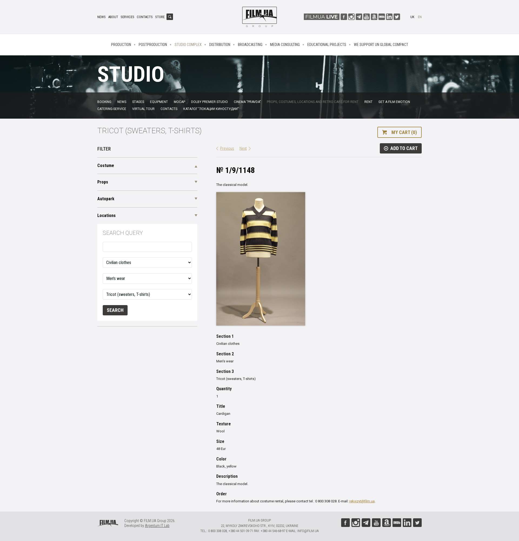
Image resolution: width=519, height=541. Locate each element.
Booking (104, 102)
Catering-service (111, 109)
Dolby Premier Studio (209, 102)
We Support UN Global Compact (381, 44)
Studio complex (188, 44)
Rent (368, 102)
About (113, 17)
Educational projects (326, 44)
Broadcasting (250, 44)
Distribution (219, 44)
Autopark (105, 198)
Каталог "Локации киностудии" (211, 109)
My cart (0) (404, 132)
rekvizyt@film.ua (362, 501)
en (420, 17)
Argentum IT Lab (157, 525)
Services (127, 17)
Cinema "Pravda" (247, 102)
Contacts (145, 17)
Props (102, 182)
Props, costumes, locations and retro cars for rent (312, 102)
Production (121, 44)
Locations (106, 215)
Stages (138, 102)
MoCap (179, 102)
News (101, 17)
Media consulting (285, 44)
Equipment (159, 102)
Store (160, 17)
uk (412, 17)
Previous (227, 148)
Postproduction (153, 44)
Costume (105, 165)
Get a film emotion (394, 102)
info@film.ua (308, 531)
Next (243, 148)
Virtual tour (143, 109)
